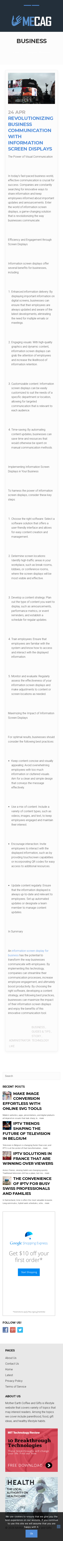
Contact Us (12, 1363)
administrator (19, 1040)
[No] (58, 1526)
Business (38, 1027)
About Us (10, 1358)
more (41, 1118)
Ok (31, 1533)
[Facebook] (35, 5)
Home (15, 52)
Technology (40, 1040)
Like (11, 1046)
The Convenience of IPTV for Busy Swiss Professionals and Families (27, 1186)
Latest (9, 1375)
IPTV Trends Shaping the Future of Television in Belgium (26, 1131)
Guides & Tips (41, 1031)
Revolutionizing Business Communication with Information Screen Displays (30, 130)
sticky (36, 1036)
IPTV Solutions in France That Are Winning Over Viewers (28, 1158)
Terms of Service (15, 1386)
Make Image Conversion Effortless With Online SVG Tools (22, 1101)
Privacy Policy (14, 1381)
